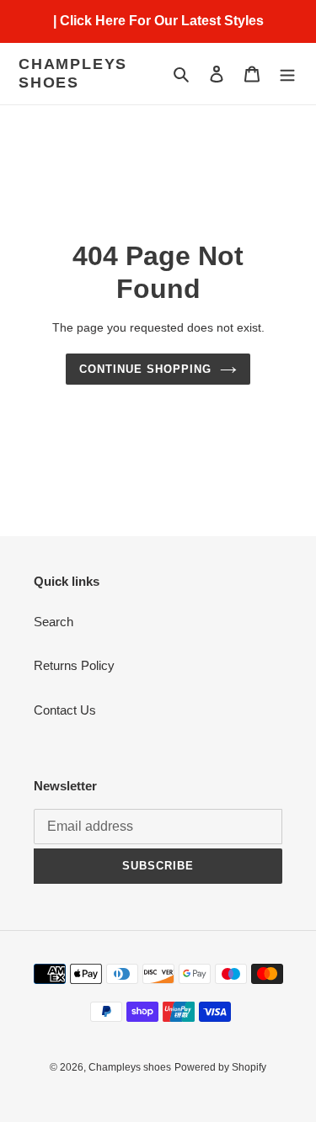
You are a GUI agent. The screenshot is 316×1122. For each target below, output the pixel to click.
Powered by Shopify (220, 1067)
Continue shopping (145, 369)
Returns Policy (74, 665)
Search (53, 621)
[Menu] (287, 74)
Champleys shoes (73, 73)
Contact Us (65, 710)
